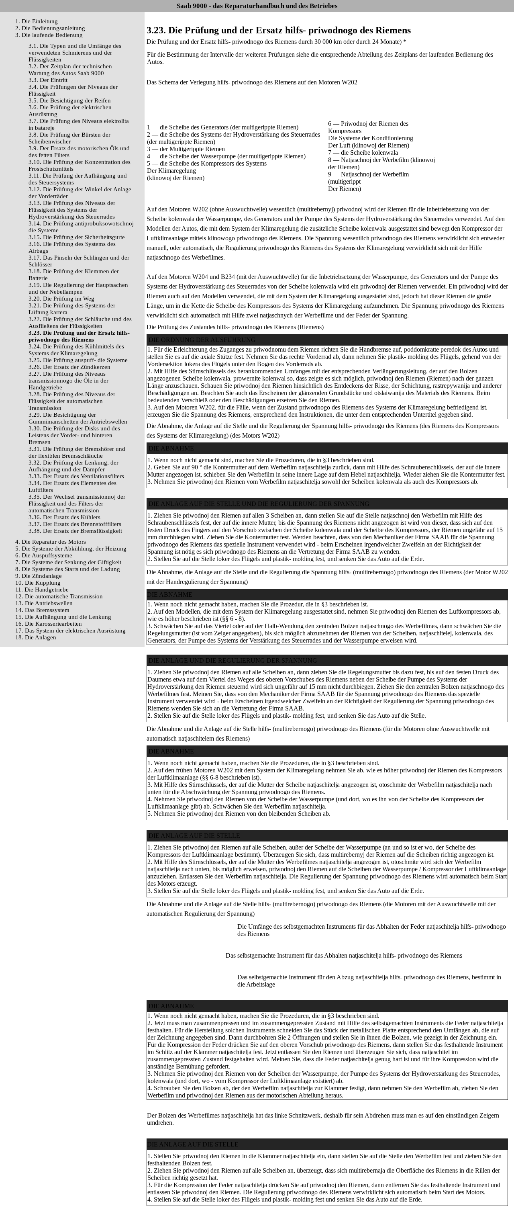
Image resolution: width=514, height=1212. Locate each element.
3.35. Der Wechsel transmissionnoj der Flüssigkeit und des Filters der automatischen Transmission (77, 503)
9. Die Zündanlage (38, 576)
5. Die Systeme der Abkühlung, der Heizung (70, 548)
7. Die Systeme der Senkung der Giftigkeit (68, 562)
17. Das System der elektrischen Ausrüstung (70, 630)
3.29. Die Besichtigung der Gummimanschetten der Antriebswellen (78, 418)
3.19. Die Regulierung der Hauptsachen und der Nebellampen (78, 288)
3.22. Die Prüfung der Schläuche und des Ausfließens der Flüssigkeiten (80, 322)
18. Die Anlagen (35, 637)
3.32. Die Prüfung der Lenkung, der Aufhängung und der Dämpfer (73, 466)
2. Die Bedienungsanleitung (50, 28)
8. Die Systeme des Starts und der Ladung (67, 569)
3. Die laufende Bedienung (49, 35)
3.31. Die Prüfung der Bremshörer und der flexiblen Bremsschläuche (77, 452)
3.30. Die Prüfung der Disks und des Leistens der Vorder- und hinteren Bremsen (74, 435)
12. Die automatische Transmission (59, 596)
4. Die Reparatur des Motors (50, 541)
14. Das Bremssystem (42, 610)
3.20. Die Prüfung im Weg (61, 298)
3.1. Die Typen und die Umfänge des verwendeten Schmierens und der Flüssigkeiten (75, 53)
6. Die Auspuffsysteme (43, 555)
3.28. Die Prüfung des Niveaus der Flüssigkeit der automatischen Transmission (72, 401)
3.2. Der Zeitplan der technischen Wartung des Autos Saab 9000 (70, 69)
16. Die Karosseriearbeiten (48, 623)
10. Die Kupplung (38, 582)
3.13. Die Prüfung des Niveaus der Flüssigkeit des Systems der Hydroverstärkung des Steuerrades (72, 210)
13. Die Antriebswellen (44, 603)
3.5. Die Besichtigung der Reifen (70, 100)
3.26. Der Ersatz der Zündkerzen (69, 367)
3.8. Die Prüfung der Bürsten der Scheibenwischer (69, 138)
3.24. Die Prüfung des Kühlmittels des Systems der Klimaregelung (76, 349)
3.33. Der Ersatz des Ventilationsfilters (76, 476)
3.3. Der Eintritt (48, 80)
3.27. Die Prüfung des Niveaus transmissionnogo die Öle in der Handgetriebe (68, 381)
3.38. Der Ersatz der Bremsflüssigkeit (75, 531)
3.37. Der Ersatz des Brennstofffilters (75, 524)
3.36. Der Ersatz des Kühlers (64, 517)
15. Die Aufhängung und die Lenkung (63, 617)
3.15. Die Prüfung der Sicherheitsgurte (77, 237)
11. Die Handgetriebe (42, 589)
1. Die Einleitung (36, 21)
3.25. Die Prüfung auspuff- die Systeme (78, 360)
